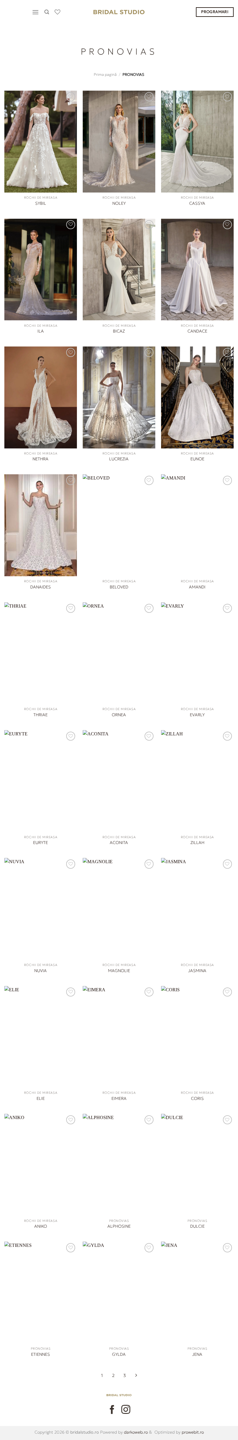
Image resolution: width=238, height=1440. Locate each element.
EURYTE (40, 842)
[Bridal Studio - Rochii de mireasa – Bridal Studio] (119, 12)
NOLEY (119, 203)
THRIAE (40, 714)
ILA (40, 331)
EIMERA (119, 1098)
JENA (197, 1354)
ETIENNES (40, 1354)
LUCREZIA (119, 459)
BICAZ (119, 331)
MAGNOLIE (119, 970)
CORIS (197, 1098)
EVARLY (197, 714)
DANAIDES (40, 587)
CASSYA (197, 203)
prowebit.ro (192, 1432)
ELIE (41, 1098)
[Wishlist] (58, 12)
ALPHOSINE (119, 1226)
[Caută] (47, 12)
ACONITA (119, 842)
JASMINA (197, 970)
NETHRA (40, 459)
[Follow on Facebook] (112, 1410)
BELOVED (119, 587)
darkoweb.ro (135, 1432)
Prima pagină (105, 74)
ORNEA (119, 714)
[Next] (136, 1376)
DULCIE (197, 1226)
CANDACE (197, 331)
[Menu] (36, 12)
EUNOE (197, 459)
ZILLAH (197, 842)
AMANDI (197, 587)
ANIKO (40, 1226)
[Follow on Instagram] (125, 1410)
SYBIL (40, 203)
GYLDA (119, 1354)
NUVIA (40, 970)
